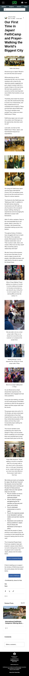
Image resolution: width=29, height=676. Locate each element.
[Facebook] (14, 653)
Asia (6, 583)
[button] (11, 7)
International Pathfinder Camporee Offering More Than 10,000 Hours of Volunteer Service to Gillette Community (13, 622)
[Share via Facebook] (5, 591)
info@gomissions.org (14, 660)
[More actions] (23, 18)
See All (22, 603)
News (6, 586)
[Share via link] (13, 591)
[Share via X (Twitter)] (9, 591)
